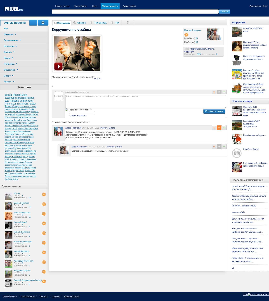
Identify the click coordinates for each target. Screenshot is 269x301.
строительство (18, 165)
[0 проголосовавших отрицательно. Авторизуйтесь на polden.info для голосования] (224, 127)
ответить (104, 128)
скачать (97, 79)
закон (19, 97)
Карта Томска (80, 6)
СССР (14, 128)
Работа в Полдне (72, 296)
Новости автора (242, 101)
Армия (29, 145)
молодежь (24, 176)
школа (15, 131)
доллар (33, 176)
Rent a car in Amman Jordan (20, 103)
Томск (8, 106)
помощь (8, 156)
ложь (14, 159)
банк (28, 140)
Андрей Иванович (73, 128)
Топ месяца (100, 23)
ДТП (18, 159)
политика (20, 117)
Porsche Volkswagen (21, 100)
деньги (12, 114)
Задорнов (9, 145)
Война (20, 142)
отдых (23, 120)
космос (32, 156)
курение (25, 123)
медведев (26, 148)
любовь (18, 134)
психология (30, 171)
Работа (32, 126)
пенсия (21, 162)
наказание (31, 159)
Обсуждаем (63, 23)
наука (13, 117)
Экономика (9, 134)
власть (8, 94)
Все (6, 28)
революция (10, 154)
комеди (8, 159)
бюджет (8, 131)
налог (7, 173)
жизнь (15, 179)
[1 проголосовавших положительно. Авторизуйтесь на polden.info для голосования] (214, 127)
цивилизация (10, 151)
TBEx (245, 295)
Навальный (17, 156)
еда (15, 145)
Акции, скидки (129, 6)
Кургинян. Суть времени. (25, 173)
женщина (9, 148)
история (19, 114)
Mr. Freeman (21, 112)
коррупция (29, 137)
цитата (112, 128)
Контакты (44, 296)
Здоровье (10, 97)
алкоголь (34, 112)
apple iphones (15, 123)
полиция (8, 140)
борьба (33, 154)
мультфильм (28, 142)
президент (9, 168)
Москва (29, 165)
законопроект (11, 142)
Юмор (15, 106)
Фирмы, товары (62, 6)
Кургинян (17, 148)
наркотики (19, 137)
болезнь (28, 162)
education (21, 145)
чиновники (15, 176)
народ (25, 156)
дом (12, 173)
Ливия (7, 176)
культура (8, 179)
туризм (22, 140)
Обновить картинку (78, 115)
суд (28, 112)
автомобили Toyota (27, 107)
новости (8, 165)
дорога (16, 140)
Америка (28, 128)
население (9, 137)
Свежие (81, 23)
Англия (8, 162)
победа (18, 168)
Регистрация (255, 6)
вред (13, 171)
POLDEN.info (14, 9)
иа (233, 268)
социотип (33, 114)
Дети (24, 94)
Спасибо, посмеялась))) (244, 205)
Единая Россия (24, 131)
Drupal (7, 117)
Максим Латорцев (79, 147)
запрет (20, 151)
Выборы (25, 126)
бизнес (21, 128)
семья (35, 128)
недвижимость (30, 151)
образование (27, 134)
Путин (29, 120)
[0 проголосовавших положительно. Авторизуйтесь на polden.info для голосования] (214, 146)
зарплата (20, 171)
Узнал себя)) (238, 212)
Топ (117, 23)
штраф (14, 162)
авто (7, 114)
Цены (94, 6)
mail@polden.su (28, 296)
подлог (24, 159)
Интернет (28, 97)
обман (26, 114)
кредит (25, 168)
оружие (18, 154)
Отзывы (56, 296)
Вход (265, 6)
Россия (17, 94)
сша (7, 100)
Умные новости (110, 6)
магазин (25, 154)
